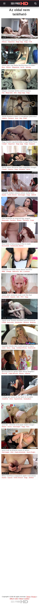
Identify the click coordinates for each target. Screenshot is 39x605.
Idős (15, 93)
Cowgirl (4, 144)
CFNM (4, 322)
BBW (3, 271)
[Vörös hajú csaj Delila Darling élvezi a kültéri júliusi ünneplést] (19, 54)
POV (22, 297)
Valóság (28, 67)
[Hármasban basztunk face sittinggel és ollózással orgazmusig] (19, 28)
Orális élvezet (12, 195)
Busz (3, 67)
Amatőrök (5, 399)
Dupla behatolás (20, 452)
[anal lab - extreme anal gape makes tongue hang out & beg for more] (19, 413)
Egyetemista (18, 399)
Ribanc (8, 67)
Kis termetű (5, 246)
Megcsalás (9, 93)
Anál (12, 452)
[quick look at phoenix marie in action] (19, 439)
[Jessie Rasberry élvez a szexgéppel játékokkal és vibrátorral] (19, 105)
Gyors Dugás (31, 452)
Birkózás (33, 322)
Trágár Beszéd (13, 373)
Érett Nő (4, 373)
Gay (3, 93)
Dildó (25, 118)
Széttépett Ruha (21, 348)
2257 (16, 598)
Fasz (27, 426)
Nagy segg (19, 42)
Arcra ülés (10, 322)
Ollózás (4, 42)
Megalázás (15, 67)
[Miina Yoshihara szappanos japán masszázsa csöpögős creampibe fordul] (19, 464)
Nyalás (4, 195)
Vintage (8, 271)
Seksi (8, 348)
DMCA (12, 598)
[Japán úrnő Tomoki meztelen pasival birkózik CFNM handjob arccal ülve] (19, 309)
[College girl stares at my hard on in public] (19, 385)
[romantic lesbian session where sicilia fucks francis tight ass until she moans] (19, 181)
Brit (21, 271)
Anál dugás (21, 195)
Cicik (30, 42)
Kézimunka (18, 322)
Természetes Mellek (16, 246)
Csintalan (27, 271)
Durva (10, 426)
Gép (21, 118)
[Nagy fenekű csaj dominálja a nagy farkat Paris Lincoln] (19, 130)
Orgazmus (11, 42)
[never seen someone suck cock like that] (19, 283)
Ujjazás (12, 297)
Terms (28, 596)
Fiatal (32, 220)
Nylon (28, 169)
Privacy (33, 596)
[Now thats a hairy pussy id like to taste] (19, 232)
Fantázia (11, 118)
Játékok (4, 118)
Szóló (4, 348)
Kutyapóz (32, 144)
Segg (26, 42)
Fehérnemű (31, 348)
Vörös (11, 399)
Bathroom (16, 271)
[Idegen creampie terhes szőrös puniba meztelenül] (19, 79)
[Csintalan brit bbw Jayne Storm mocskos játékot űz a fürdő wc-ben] (19, 258)
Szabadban (27, 399)
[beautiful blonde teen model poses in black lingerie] (19, 334)
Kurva (22, 67)
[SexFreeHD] (19, 3)
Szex (16, 118)
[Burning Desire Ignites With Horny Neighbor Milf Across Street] (19, 360)
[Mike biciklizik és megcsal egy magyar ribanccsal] (19, 207)
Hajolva (10, 169)
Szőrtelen (26, 220)
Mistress (26, 322)
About (21, 598)
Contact (26, 598)
